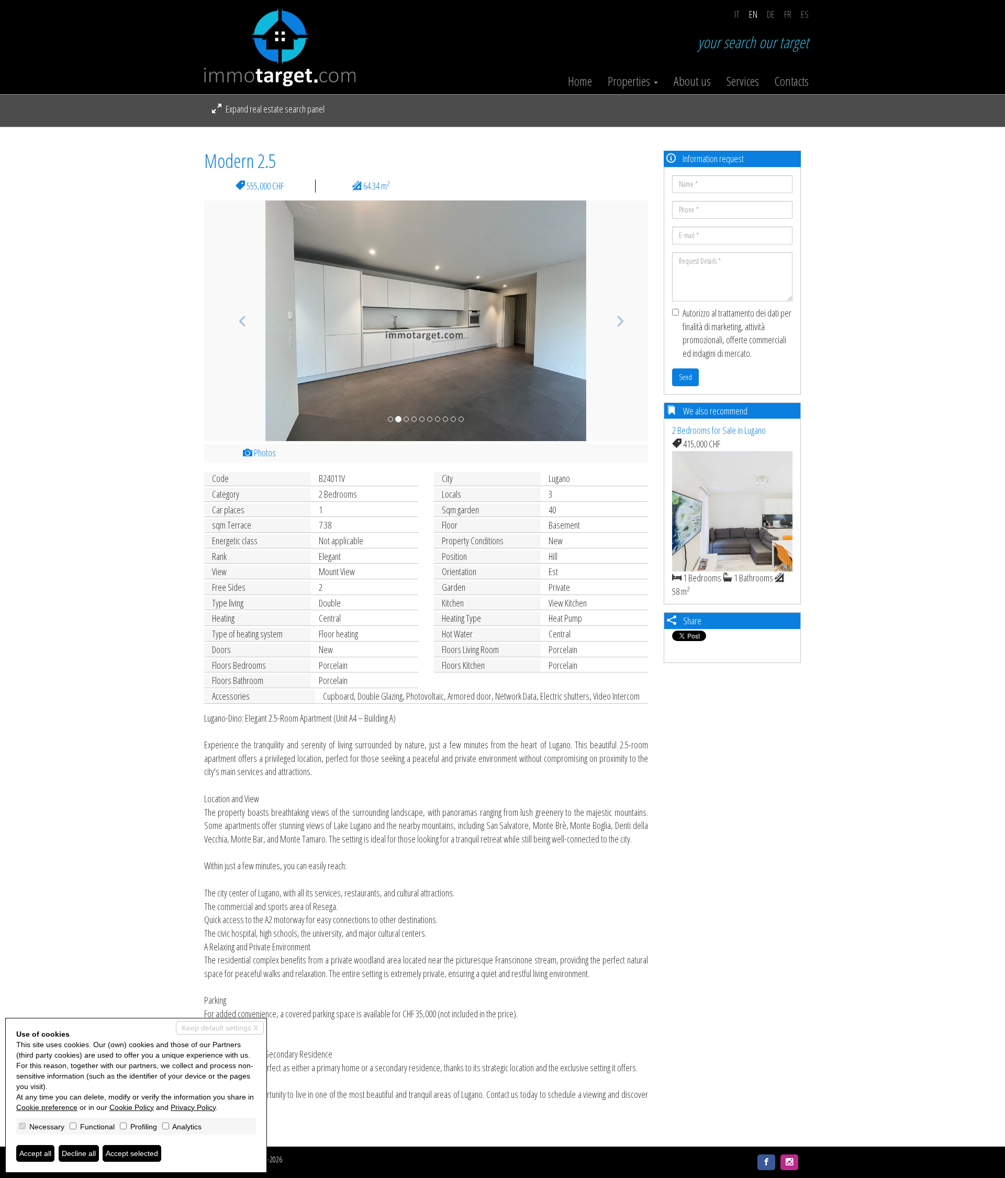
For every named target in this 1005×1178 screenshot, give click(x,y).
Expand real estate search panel (274, 109)
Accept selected (132, 1153)
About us (692, 81)
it (737, 14)
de (771, 14)
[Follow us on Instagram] (789, 1162)
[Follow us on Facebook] (766, 1162)
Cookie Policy (131, 1107)
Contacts (792, 81)
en (753, 14)
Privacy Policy (193, 1107)
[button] (237, 320)
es (805, 14)
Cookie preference (46, 1107)
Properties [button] (630, 81)
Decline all (79, 1153)
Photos (264, 452)
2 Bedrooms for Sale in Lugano (719, 430)
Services (743, 81)
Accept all (35, 1153)
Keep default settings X (220, 1028)
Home (580, 81)
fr (787, 14)
